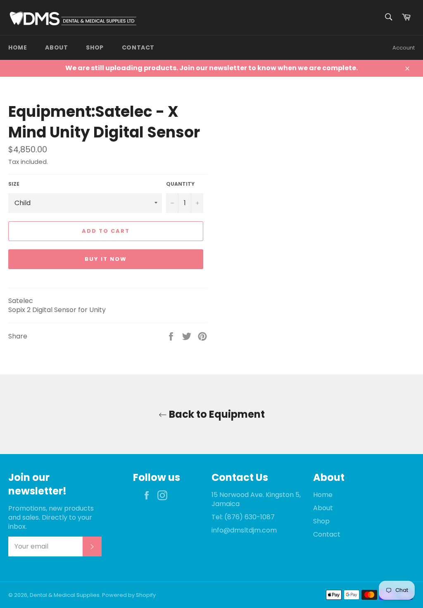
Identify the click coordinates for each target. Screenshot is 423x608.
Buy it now (106, 259)
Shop (94, 47)
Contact (138, 47)
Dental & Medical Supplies (65, 595)
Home (17, 47)
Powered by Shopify (129, 595)
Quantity (180, 184)
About (56, 47)
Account (403, 48)
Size (13, 184)
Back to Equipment (216, 414)
